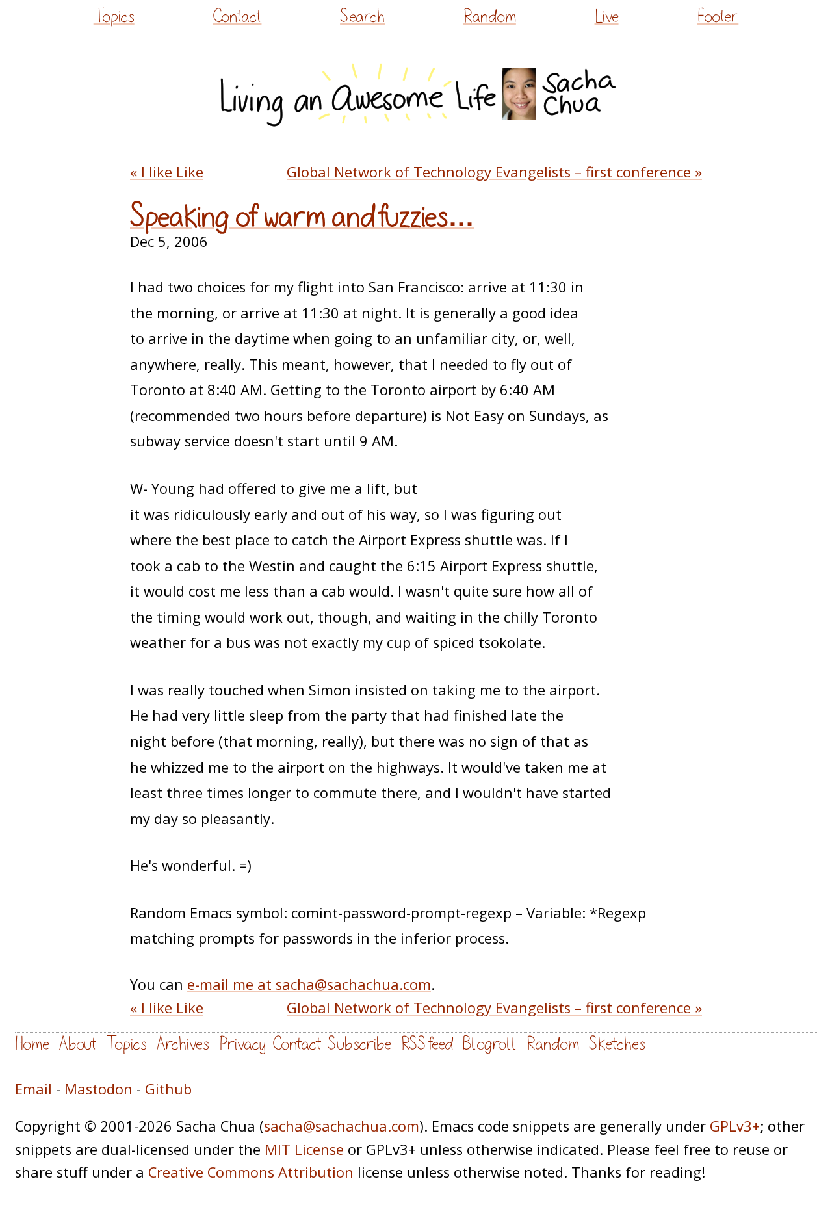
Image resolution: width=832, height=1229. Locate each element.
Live (607, 16)
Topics (114, 16)
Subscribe (359, 1044)
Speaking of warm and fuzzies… (302, 217)
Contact (237, 16)
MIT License (304, 1149)
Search (362, 16)
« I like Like (166, 171)
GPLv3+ (735, 1126)
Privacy (242, 1044)
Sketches (617, 1044)
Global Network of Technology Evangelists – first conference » (494, 171)
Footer (717, 16)
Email (33, 1089)
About (77, 1044)
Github (168, 1089)
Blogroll (490, 1044)
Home (32, 1044)
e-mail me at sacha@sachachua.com (309, 984)
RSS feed (427, 1044)
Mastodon (98, 1089)
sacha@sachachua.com (341, 1126)
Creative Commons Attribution (251, 1172)
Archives (183, 1044)
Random (489, 16)
